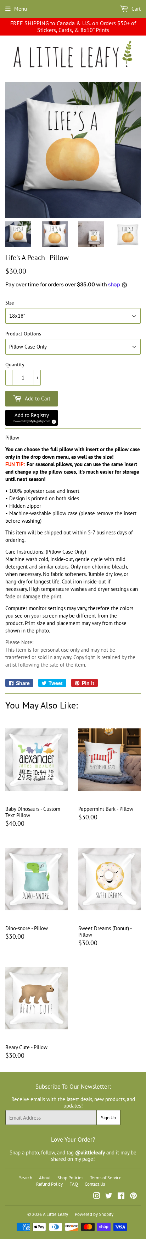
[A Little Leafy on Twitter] (108, 1196)
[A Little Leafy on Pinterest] (133, 1196)
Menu (20, 8)
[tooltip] (53, 421)
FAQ (73, 1184)
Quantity (14, 365)
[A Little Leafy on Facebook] (121, 1196)
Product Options (23, 334)
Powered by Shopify (94, 1214)
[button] (31, 418)
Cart (135, 8)
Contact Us (95, 1184)
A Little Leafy (55, 1214)
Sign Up (108, 1118)
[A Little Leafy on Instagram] (96, 1196)
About (45, 1178)
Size (9, 303)
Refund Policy (49, 1184)
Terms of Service (106, 1178)
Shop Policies (70, 1178)
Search (25, 1178)
